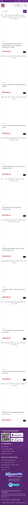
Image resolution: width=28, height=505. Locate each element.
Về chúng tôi (4, 446)
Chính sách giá (5, 467)
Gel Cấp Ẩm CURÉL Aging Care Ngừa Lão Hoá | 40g (13, 372)
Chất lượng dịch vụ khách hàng (10, 465)
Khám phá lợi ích (14, 480)
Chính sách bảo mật (21, 502)
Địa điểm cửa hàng (6, 453)
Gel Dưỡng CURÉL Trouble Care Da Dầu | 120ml (13, 290)
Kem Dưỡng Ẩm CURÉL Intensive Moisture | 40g (11, 208)
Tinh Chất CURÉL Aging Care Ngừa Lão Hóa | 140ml (13, 331)
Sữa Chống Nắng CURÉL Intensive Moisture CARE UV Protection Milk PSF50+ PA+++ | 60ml (12, 45)
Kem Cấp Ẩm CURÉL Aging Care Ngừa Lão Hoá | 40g (12, 413)
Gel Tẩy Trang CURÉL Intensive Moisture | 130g (13, 126)
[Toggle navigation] (25, 5)
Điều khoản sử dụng (8, 502)
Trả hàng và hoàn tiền (7, 462)
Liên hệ (3, 469)
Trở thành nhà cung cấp (8, 451)
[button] (18, 5)
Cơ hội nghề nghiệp (6, 449)
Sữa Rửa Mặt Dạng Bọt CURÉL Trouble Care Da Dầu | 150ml (13, 249)
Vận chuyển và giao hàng (8, 460)
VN (26, 1)
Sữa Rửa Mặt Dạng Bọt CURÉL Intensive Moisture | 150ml (13, 167)
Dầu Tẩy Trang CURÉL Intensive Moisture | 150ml (14, 85)
